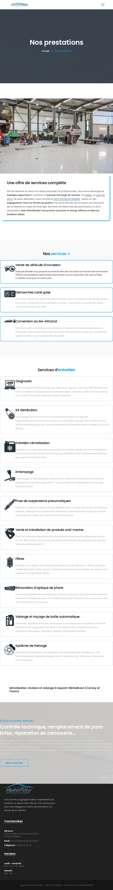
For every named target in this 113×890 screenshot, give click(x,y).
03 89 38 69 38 (24, 845)
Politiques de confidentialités (78, 885)
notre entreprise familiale (66, 198)
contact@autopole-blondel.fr (24, 840)
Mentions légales (53, 885)
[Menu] (102, 4)
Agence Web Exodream (31, 885)
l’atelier (88, 195)
